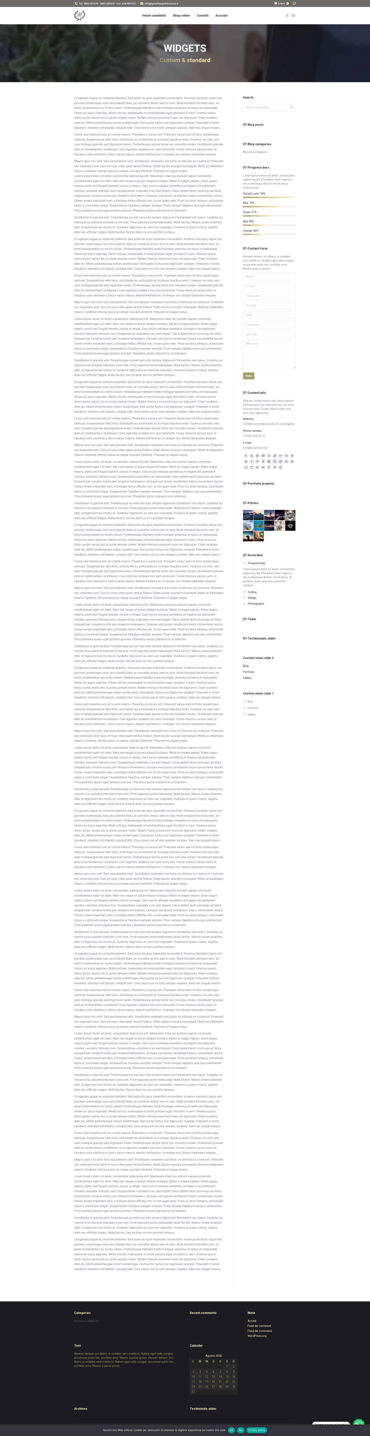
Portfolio (253, 708)
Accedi (252, 1321)
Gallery (251, 714)
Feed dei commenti (260, 1331)
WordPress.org (257, 1336)
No (241, 1430)
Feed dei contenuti (259, 1326)
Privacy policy (256, 1430)
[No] (365, 1430)
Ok (231, 1430)
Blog (250, 701)
